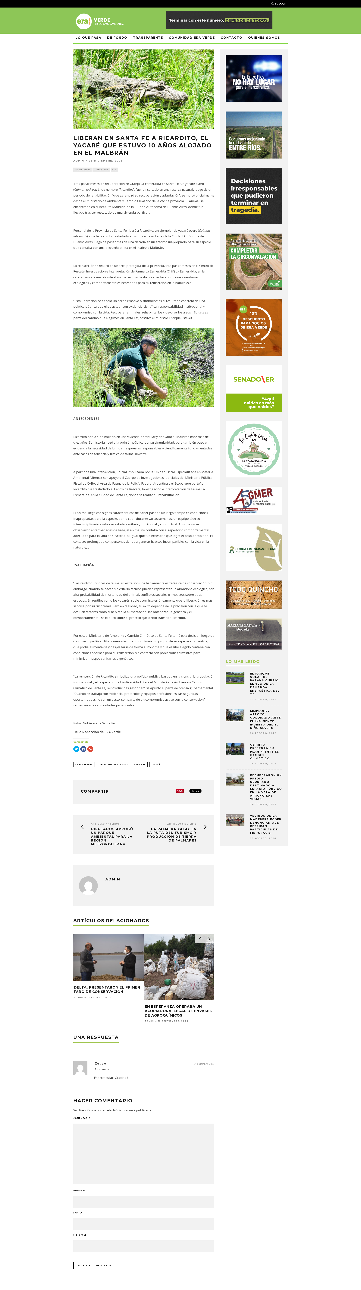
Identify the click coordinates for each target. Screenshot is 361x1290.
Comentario (82, 1118)
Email (77, 1212)
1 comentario (101, 170)
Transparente (148, 37)
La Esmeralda (84, 764)
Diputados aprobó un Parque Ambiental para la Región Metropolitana (112, 836)
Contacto (231, 37)
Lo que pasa (88, 37)
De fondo (117, 37)
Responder (102, 1069)
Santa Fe (140, 764)
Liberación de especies (113, 764)
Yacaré (156, 764)
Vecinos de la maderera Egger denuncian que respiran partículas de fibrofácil (265, 824)
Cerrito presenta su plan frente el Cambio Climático (264, 751)
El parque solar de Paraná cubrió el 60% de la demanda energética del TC (265, 684)
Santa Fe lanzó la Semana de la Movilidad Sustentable (177, 989)
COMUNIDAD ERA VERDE (192, 37)
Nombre (79, 1190)
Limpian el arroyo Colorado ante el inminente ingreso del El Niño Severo (265, 719)
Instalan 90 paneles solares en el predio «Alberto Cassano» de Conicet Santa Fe (107, 984)
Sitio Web (80, 1235)
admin (78, 160)
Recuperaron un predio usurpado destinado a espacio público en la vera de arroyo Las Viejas (266, 787)
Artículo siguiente (182, 824)
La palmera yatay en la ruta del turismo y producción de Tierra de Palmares (172, 834)
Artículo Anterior (105, 824)
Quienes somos (264, 37)
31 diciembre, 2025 (204, 1063)
